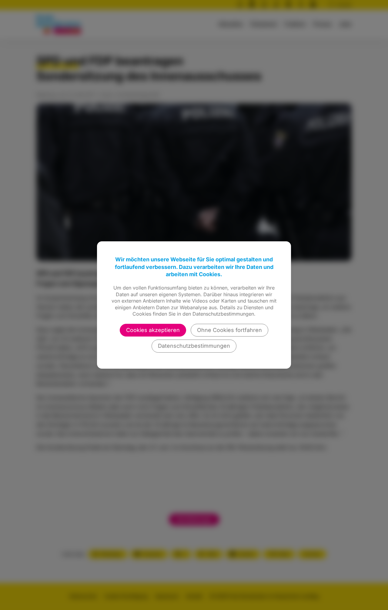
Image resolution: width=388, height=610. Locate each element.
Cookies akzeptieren (153, 330)
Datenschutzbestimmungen (194, 346)
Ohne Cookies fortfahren (229, 330)
